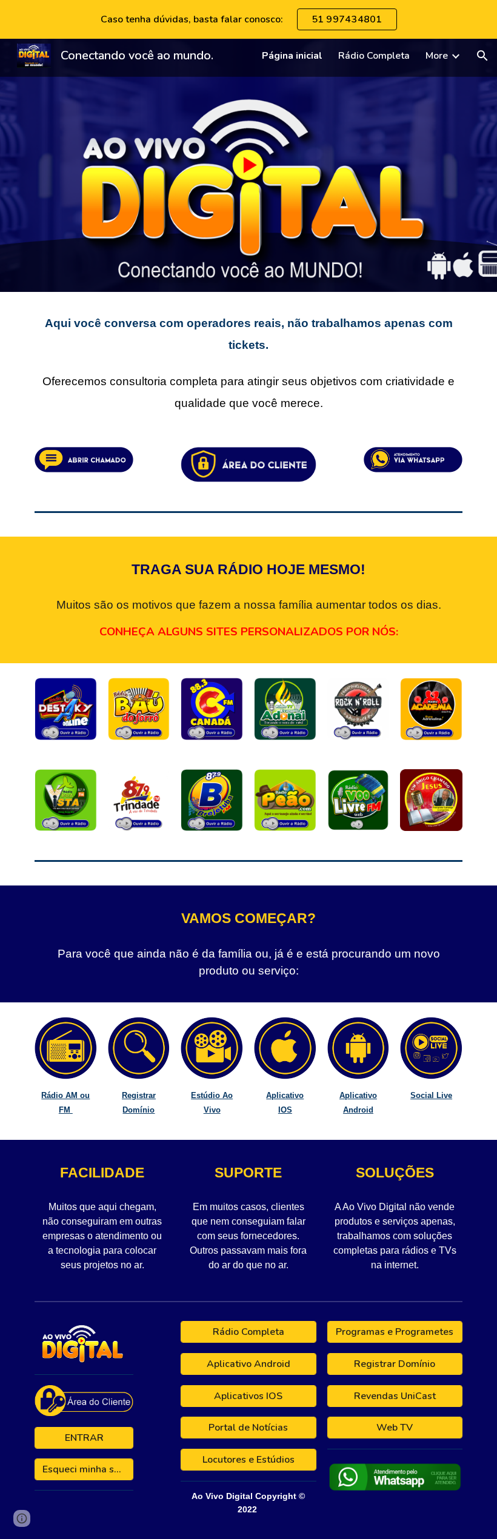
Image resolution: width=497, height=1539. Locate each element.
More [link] (436, 55)
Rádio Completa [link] (374, 55)
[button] (482, 55)
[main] (248, 362)
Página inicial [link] (292, 55)
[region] (248, 19)
